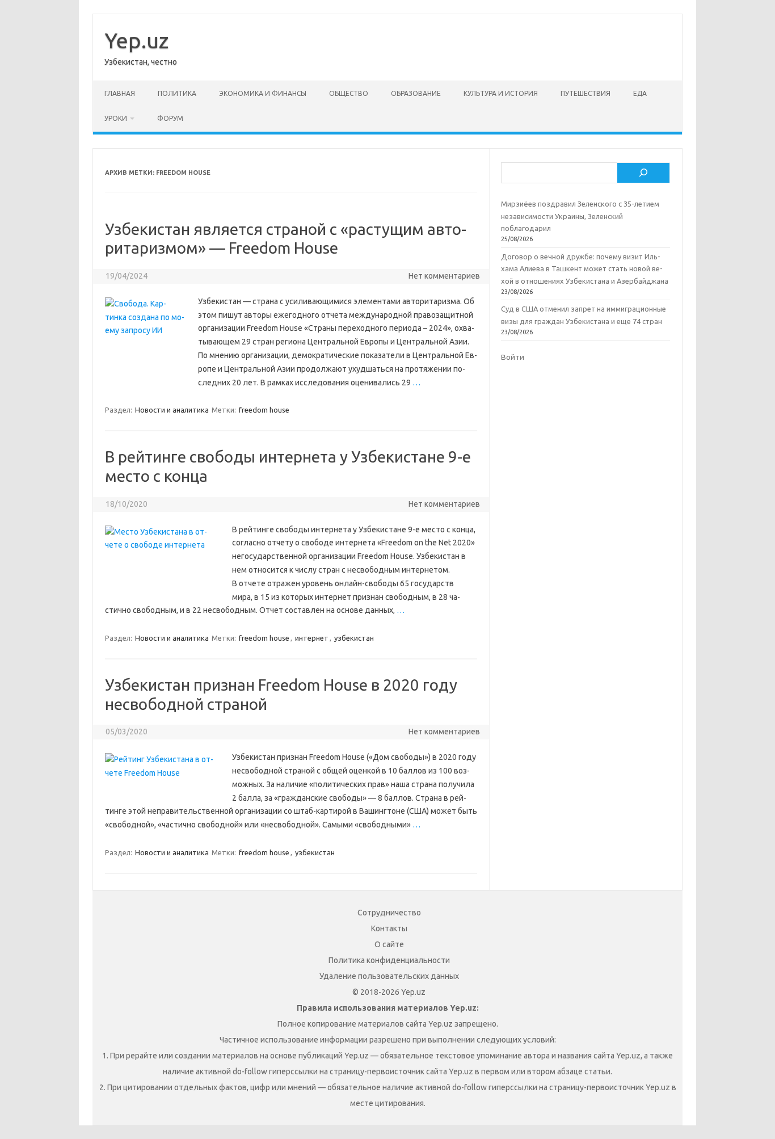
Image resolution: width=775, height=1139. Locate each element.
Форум (170, 118)
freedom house (264, 410)
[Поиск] (643, 173)
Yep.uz (136, 40)
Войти (512, 357)
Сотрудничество (389, 912)
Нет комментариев (444, 275)
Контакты (389, 928)
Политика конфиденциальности (389, 960)
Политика (177, 93)
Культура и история (501, 93)
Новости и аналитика (172, 410)
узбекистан (354, 638)
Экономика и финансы (262, 93)
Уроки (115, 118)
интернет (311, 638)
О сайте (389, 944)
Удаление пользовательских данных (389, 976)
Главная (119, 93)
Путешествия (585, 93)
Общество (348, 93)
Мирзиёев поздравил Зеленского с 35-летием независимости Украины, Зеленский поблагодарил (580, 216)
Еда (640, 93)
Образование (416, 93)
